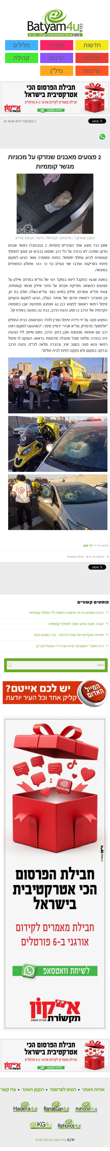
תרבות (57, 58)
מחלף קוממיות (75, 556)
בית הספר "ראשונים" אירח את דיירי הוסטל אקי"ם (70, 646)
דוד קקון (88, 545)
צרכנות (92, 70)
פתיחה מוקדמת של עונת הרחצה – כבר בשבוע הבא (69, 635)
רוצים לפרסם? (63, 1089)
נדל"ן (56, 70)
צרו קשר (8, 1089)
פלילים (21, 45)
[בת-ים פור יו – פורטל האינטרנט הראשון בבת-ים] (55, 18)
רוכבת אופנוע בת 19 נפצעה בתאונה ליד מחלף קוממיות (66, 613)
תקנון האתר (33, 1089)
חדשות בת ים (96, 556)
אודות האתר (93, 1089)
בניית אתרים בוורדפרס (51, 1140)
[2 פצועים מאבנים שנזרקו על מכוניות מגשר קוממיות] (55, 203)
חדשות (92, 45)
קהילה (21, 58)
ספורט (56, 45)
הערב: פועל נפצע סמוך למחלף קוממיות (76, 624)
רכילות (92, 58)
